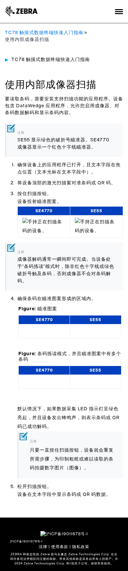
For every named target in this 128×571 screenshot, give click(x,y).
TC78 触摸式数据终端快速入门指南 (44, 33)
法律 (43, 547)
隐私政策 (80, 547)
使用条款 (59, 547)
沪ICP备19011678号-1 (26, 541)
